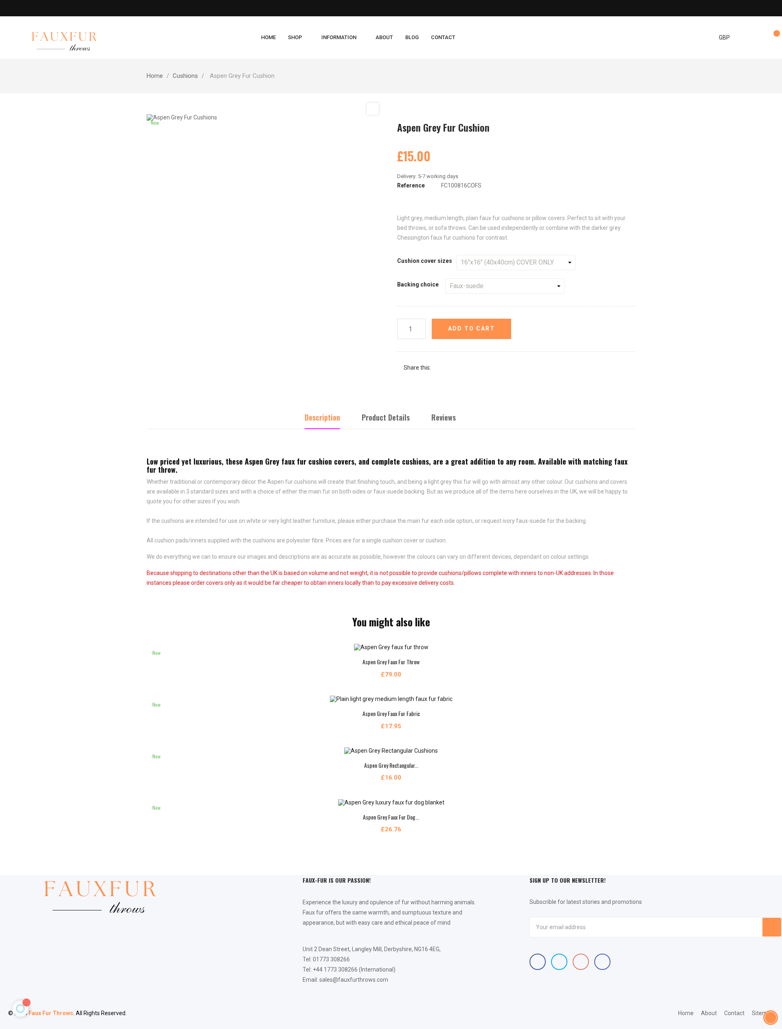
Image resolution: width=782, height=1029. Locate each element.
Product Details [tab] (386, 417)
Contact (734, 1013)
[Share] (440, 368)
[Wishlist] (773, 37)
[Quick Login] (756, 37)
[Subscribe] (771, 927)
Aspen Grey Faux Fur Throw (391, 661)
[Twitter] (559, 962)
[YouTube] (581, 962)
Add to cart (471, 328)
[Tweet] (452, 368)
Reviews (443, 417)
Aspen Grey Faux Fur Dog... (391, 817)
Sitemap (763, 1013)
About (709, 1013)
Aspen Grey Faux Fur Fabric (391, 713)
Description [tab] (322, 417)
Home (686, 1013)
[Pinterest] (465, 368)
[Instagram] (602, 962)
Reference (411, 185)
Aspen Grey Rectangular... (391, 765)
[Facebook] (537, 962)
